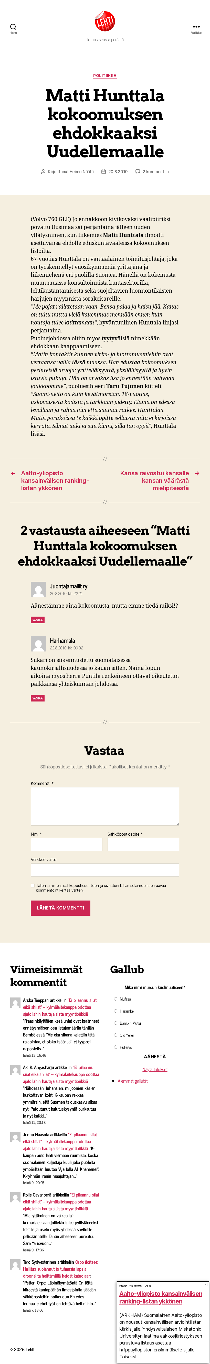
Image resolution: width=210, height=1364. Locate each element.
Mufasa (125, 998)
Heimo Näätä (82, 171)
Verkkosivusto (44, 859)
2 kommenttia (156, 171)
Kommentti (42, 783)
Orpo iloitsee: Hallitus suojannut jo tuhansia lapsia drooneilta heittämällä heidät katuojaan (60, 1268)
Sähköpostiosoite (125, 834)
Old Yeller (127, 1035)
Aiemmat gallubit (133, 1080)
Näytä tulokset (154, 1069)
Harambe (127, 1010)
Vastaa (38, 619)
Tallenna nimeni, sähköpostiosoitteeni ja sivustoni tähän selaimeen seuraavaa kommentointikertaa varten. (101, 888)
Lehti (30, 1349)
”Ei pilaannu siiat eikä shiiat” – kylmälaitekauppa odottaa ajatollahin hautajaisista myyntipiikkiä (60, 1006)
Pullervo (126, 1047)
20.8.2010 (118, 171)
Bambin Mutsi (130, 1023)
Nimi (36, 834)
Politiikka (105, 75)
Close (205, 1284)
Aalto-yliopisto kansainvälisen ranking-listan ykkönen (160, 1297)
